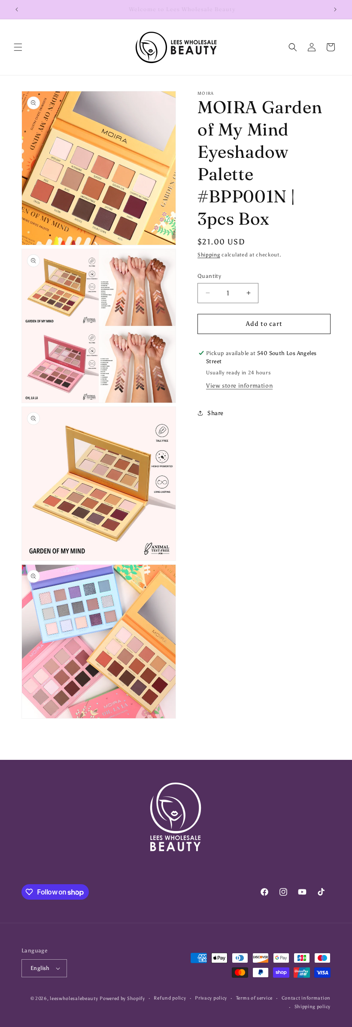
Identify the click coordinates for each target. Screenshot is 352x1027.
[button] (18, 47)
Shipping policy (312, 1006)
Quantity (209, 276)
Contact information (306, 998)
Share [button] (215, 413)
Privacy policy (211, 998)
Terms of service (254, 998)
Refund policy (170, 998)
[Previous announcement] (16, 9)
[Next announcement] (335, 9)
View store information (239, 385)
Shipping (208, 255)
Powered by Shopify (122, 998)
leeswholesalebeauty (74, 998)
